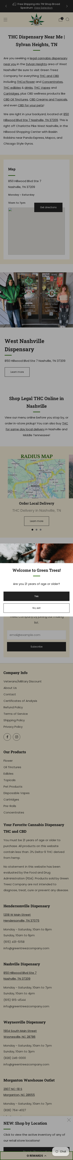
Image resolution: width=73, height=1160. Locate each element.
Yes (36, 596)
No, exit (36, 608)
